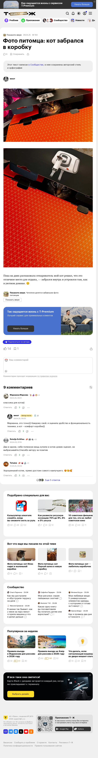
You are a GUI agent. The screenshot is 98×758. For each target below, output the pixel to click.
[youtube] (26, 731)
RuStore (81, 729)
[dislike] (23, 407)
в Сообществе (35, 65)
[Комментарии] (75, 571)
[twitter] (21, 731)
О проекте (42, 743)
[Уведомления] (73, 13)
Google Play (64, 729)
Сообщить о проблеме (24, 743)
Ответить (7, 407)
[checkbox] (90, 13)
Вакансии (7, 743)
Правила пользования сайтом (48, 746)
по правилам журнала (47, 376)
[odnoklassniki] (31, 731)
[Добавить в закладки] (50, 573)
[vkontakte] (16, 731)
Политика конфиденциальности (18, 746)
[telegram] (11, 731)
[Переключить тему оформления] (79, 13)
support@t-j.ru (19, 719)
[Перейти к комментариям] (17, 601)
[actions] (28, 407)
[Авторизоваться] (85, 13)
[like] (15, 407)
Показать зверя (12, 300)
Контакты (52, 743)
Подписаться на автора (18, 342)
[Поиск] (67, 13)
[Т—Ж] (20, 14)
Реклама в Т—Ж (66, 743)
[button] (94, 2)
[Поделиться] (28, 54)
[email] (5, 731)
